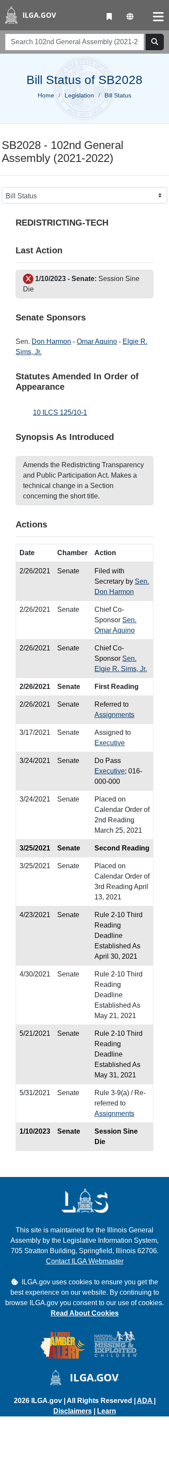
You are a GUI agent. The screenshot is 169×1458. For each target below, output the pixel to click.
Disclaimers (72, 1411)
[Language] (130, 17)
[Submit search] (155, 42)
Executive (109, 743)
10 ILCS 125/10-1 (60, 412)
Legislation (79, 95)
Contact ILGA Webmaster (85, 1261)
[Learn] (109, 17)
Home (46, 95)
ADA (145, 1400)
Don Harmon (51, 341)
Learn (106, 1411)
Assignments (114, 714)
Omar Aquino (97, 341)
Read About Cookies (85, 1313)
